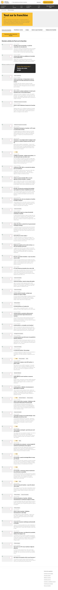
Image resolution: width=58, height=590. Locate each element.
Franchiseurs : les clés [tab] (18, 29)
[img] (10, 6)
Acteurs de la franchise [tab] (6, 29)
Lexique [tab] (27, 29)
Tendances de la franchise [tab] (51, 29)
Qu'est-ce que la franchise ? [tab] (37, 29)
